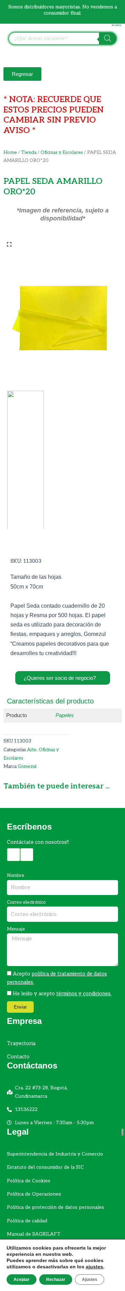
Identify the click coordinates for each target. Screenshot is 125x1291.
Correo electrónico (26, 902)
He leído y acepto (62, 994)
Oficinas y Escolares (62, 152)
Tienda (28, 152)
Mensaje (16, 929)
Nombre (15, 875)
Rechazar (55, 1279)
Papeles (65, 715)
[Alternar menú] (7, 20)
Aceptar (22, 1279)
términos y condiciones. (83, 994)
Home (10, 152)
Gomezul (27, 766)
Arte (31, 750)
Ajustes (89, 1279)
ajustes (94, 1266)
